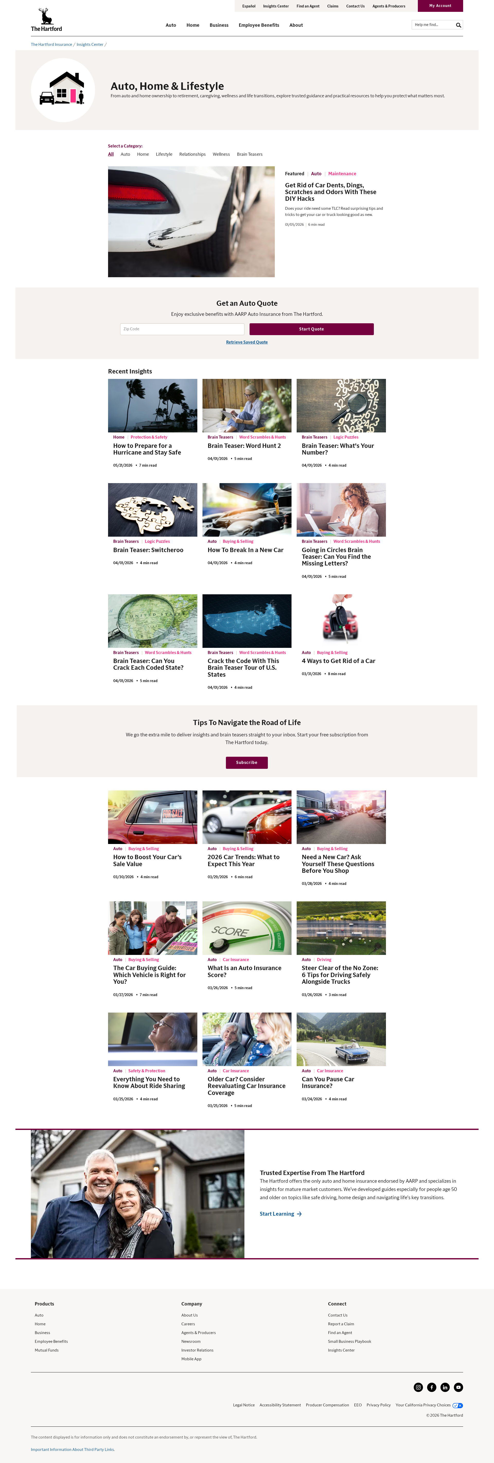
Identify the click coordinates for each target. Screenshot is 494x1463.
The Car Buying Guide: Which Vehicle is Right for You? (149, 975)
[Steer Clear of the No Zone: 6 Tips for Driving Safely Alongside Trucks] (341, 928)
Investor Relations (197, 1350)
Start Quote (311, 329)
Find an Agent (340, 1333)
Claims (333, 6)
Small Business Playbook (349, 1341)
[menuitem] (176, 28)
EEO (358, 1405)
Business (42, 1333)
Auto (125, 154)
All (111, 154)
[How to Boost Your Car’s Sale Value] (152, 817)
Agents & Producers (389, 6)
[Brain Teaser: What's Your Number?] (341, 405)
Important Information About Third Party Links (72, 1450)
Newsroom (191, 1341)
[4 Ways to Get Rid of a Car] (341, 621)
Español (248, 6)
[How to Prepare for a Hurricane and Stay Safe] (152, 405)
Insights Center (276, 6)
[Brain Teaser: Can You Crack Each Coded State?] (152, 621)
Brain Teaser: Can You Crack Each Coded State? (148, 664)
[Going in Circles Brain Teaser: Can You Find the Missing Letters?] (341, 510)
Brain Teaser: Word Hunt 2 (244, 446)
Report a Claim (341, 1324)
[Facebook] (431, 1391)
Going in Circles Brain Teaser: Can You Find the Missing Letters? (336, 557)
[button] (171, 28)
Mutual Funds (47, 1350)
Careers (188, 1324)
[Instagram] (418, 1391)
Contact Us (355, 6)
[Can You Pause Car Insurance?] (341, 1039)
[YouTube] (458, 1391)
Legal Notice (244, 1405)
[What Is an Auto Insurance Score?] (247, 928)
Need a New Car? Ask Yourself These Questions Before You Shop (338, 864)
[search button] (459, 24)
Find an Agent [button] (308, 6)
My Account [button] (440, 6)
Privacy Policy (379, 1405)
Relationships (192, 154)
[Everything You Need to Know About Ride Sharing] (152, 1039)
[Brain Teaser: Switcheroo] (152, 510)
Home (143, 154)
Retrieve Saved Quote (247, 342)
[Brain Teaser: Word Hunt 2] (247, 405)
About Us (189, 1315)
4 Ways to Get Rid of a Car (338, 661)
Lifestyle (164, 154)
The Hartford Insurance (51, 44)
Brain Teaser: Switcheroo (148, 550)
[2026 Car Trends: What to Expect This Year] (247, 817)
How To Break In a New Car (246, 550)
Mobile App (191, 1359)
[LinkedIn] (445, 1391)
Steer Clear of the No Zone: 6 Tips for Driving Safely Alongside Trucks (340, 975)
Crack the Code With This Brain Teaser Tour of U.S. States (243, 668)
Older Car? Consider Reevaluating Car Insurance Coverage (247, 1086)
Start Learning (277, 1214)
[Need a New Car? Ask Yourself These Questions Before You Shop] (341, 817)
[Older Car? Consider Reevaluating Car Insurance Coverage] (247, 1039)
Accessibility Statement (280, 1405)
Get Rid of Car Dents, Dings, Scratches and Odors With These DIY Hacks (330, 192)
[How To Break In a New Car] (247, 510)
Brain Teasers (250, 154)
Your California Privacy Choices (423, 1405)
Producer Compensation (327, 1405)
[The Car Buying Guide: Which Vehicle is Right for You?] (152, 928)
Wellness (221, 154)
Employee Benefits (51, 1341)
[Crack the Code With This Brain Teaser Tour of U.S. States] (247, 621)
